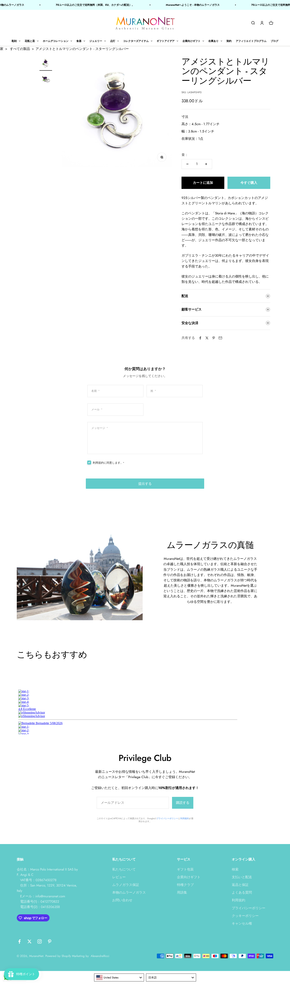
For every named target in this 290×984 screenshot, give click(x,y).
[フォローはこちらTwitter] (29, 941)
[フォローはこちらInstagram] (39, 941)
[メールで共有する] (220, 338)
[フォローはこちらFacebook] (19, 941)
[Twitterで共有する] (207, 338)
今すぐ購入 (248, 182)
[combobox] (119, 977)
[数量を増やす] (206, 164)
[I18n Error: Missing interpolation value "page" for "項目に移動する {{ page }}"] (45, 79)
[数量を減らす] (187, 164)
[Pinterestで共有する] (213, 338)
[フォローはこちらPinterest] (49, 941)
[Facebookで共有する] (200, 338)
